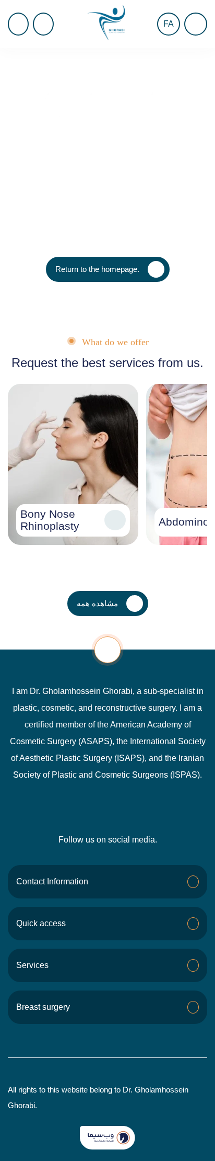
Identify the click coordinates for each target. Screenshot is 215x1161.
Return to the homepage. (97, 269)
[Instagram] (59, 807)
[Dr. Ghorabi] (107, 24)
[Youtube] (83, 807)
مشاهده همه (97, 603)
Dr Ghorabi (26, 64)
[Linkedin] (155, 807)
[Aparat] (131, 807)
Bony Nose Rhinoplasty (49, 520)
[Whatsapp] (107, 807)
